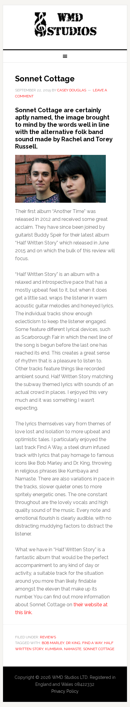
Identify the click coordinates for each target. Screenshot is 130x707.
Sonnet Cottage (45, 78)
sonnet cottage (98, 649)
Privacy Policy (65, 691)
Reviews (48, 637)
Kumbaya (53, 649)
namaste (72, 649)
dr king (73, 643)
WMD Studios (65, 24)
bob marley (53, 643)
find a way (92, 643)
